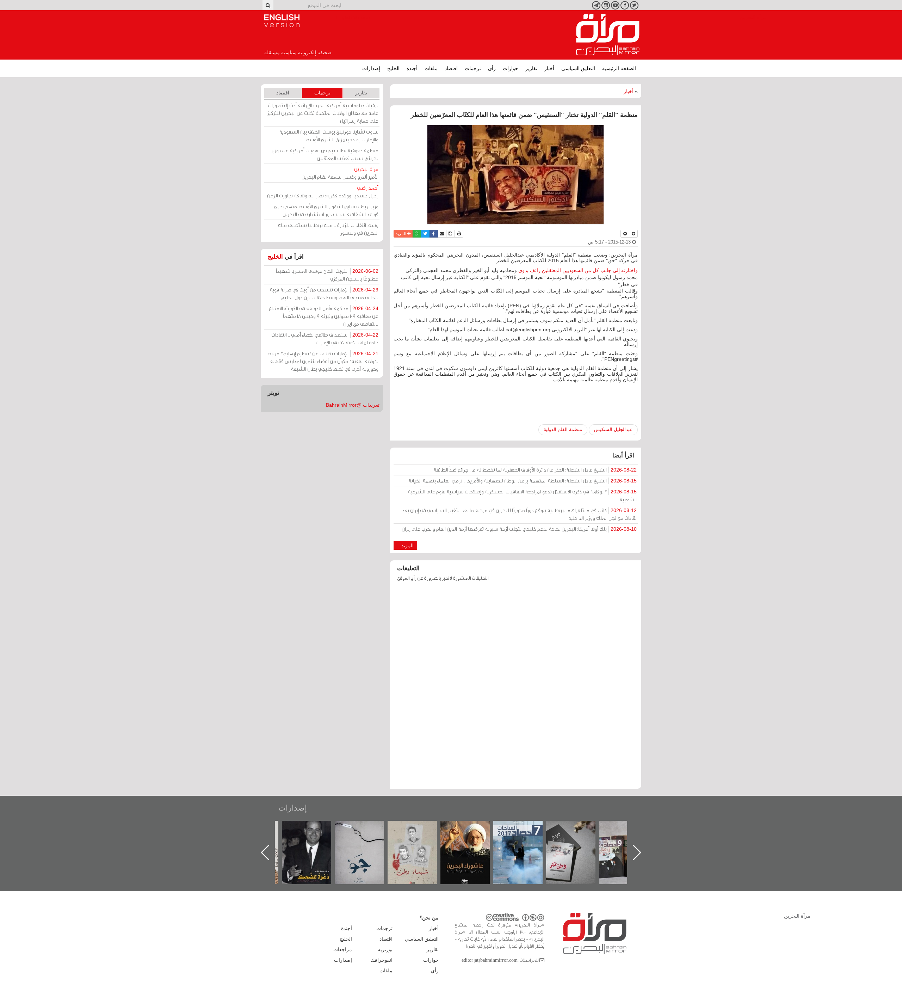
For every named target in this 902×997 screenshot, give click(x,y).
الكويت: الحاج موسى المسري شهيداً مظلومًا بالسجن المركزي (327, 274)
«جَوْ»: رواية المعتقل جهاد (419, 832)
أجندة (412, 68)
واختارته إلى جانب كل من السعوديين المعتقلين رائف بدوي (578, 270)
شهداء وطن (472, 828)
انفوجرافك (382, 960)
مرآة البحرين (608, 35)
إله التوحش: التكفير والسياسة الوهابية (313, 832)
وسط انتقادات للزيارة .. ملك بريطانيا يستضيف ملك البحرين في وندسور (328, 228)
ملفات (431, 68)
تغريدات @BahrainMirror (352, 405)
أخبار (549, 68)
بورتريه (385, 949)
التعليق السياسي (578, 68)
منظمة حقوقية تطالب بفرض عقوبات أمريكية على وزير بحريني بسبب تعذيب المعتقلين (324, 154)
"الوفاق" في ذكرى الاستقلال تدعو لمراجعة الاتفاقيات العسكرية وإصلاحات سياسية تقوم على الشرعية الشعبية (522, 495)
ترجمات (473, 68)
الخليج (393, 68)
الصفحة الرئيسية (619, 68)
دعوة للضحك (366, 828)
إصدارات (371, 68)
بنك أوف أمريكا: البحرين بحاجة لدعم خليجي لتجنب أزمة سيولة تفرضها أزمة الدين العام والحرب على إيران (519, 529)
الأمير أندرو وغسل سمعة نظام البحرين (340, 172)
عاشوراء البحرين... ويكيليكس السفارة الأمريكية (525, 836)
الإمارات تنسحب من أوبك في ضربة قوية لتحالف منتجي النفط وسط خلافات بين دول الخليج (324, 293)
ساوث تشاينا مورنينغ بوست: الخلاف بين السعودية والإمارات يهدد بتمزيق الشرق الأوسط (328, 135)
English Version (281, 21)
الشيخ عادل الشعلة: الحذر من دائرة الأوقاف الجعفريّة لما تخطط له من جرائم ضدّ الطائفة (535, 469)
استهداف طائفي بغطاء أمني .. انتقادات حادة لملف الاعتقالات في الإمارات (324, 338)
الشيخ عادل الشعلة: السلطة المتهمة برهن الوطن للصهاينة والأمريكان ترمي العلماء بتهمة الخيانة (522, 480)
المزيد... (405, 545)
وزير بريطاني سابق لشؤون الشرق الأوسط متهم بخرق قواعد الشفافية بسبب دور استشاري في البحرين (326, 210)
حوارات (510, 68)
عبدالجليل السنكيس (613, 429)
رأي (492, 68)
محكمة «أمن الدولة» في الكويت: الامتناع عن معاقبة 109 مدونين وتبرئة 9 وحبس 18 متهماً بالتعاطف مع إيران (323, 315)
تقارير (531, 68)
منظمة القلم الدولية (563, 429)
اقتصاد (451, 68)
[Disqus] (516, 688)
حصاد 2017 (577, 828)
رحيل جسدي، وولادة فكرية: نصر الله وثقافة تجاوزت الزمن (322, 191)
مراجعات (342, 949)
